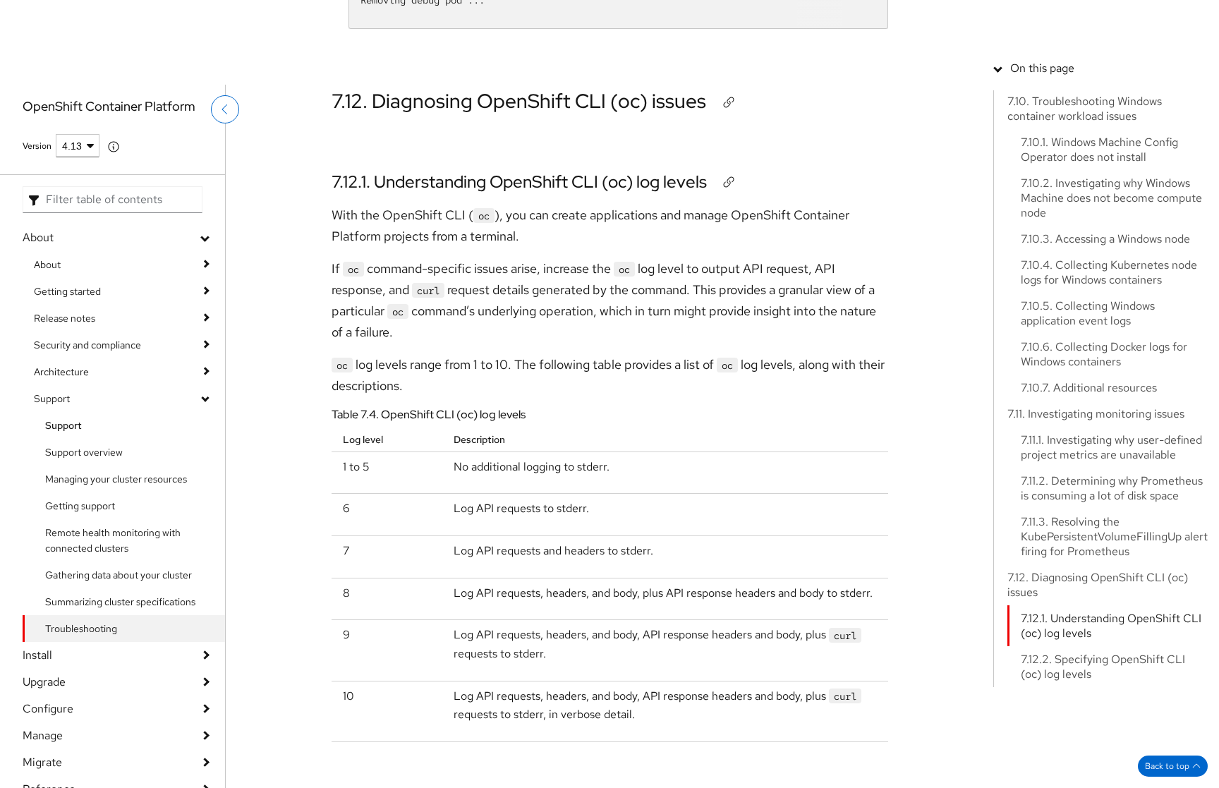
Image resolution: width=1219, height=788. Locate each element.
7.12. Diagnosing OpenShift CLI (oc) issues (519, 100)
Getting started (67, 291)
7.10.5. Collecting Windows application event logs (1088, 413)
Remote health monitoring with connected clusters (113, 540)
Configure (48, 708)
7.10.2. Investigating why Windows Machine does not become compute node (1111, 298)
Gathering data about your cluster (118, 575)
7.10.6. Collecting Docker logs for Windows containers (1104, 454)
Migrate (42, 762)
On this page (1042, 168)
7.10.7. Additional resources (1089, 487)
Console (965, 17)
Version (37, 146)
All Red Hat (1155, 17)
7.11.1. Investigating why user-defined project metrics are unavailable (1111, 547)
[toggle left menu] (225, 139)
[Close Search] (1107, 60)
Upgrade (44, 681)
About (38, 237)
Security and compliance (87, 345)
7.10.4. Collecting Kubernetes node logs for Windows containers (1109, 372)
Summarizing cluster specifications (120, 601)
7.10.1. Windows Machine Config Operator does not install (1099, 250)
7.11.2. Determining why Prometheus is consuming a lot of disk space (1112, 588)
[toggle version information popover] (113, 146)
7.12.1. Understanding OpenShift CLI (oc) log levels (519, 182)
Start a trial (1090, 17)
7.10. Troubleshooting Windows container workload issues (1084, 209)
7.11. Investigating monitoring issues (1095, 514)
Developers (1025, 17)
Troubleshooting (81, 628)
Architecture (61, 371)
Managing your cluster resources (116, 479)
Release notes (64, 318)
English (1142, 68)
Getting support (80, 505)
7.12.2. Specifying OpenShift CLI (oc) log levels (1103, 767)
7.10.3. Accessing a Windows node (1105, 339)
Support (912, 17)
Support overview (84, 452)
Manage (43, 735)
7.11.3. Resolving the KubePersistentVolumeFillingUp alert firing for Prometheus (1114, 636)
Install (37, 655)
